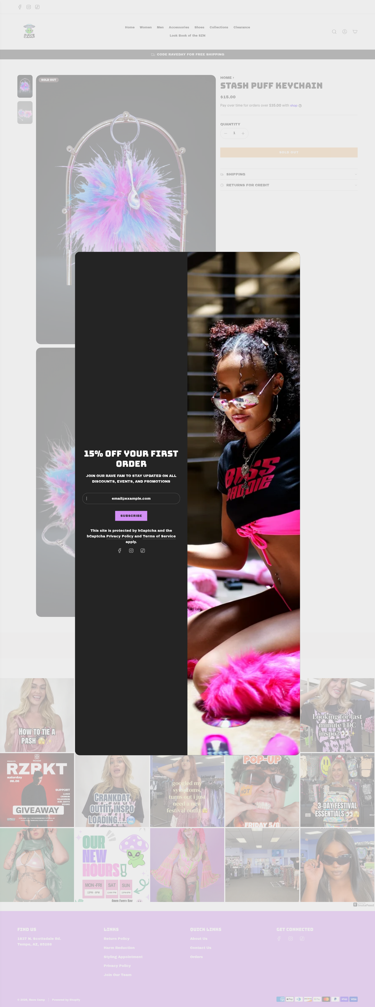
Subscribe (131, 515)
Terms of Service (159, 536)
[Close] (291, 259)
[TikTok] (143, 550)
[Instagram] (131, 550)
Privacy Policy (119, 536)
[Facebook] (120, 550)
